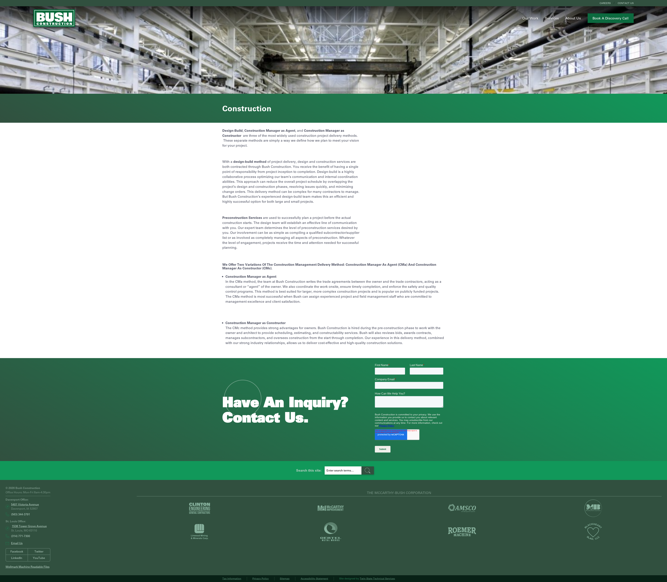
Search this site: (309, 470)
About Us (573, 18)
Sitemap (285, 578)
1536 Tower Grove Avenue (29, 526)
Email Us (17, 543)
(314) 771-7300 (20, 536)
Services (552, 18)
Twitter (38, 551)
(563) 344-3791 (20, 514)
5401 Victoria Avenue (25, 504)
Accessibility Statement (314, 578)
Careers (605, 3)
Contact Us (626, 3)
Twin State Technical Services (377, 578)
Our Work (530, 18)
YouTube (39, 558)
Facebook (16, 551)
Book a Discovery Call (610, 18)
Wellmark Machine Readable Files (28, 567)
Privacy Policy (260, 578)
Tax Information (231, 578)
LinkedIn (16, 558)
